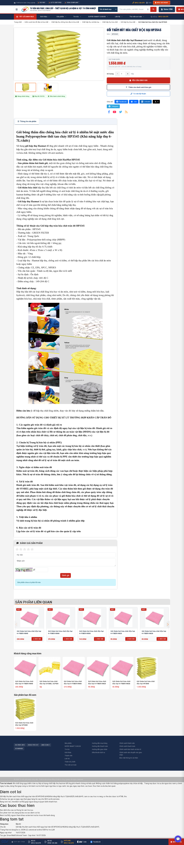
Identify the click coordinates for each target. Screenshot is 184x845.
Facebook (123, 102)
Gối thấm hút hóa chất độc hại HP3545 (24, 724)
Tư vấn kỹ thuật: (139, 94)
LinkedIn (147, 102)
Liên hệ (67, 759)
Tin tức (67, 749)
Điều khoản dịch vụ (98, 752)
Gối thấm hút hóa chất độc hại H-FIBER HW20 (121, 682)
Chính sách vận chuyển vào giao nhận (130, 754)
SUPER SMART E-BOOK (73, 746)
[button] (168, 624)
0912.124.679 (139, 3)
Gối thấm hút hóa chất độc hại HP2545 (146, 682)
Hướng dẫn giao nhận (99, 749)
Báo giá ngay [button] (162, 3)
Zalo (149, 3)
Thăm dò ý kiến (70, 762)
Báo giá (38, 639)
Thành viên (68, 756)
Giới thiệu (68, 752)
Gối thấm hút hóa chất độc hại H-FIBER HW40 (73, 682)
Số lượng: (110, 74)
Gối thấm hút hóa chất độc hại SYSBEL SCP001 (49, 682)
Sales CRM (168, 9)
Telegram (114, 106)
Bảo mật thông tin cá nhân (128, 758)
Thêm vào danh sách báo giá (139, 87)
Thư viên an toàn (70, 765)
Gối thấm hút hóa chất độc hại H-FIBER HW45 (24, 682)
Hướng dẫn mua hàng (99, 743)
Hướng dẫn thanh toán (100, 746)
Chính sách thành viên (127, 743)
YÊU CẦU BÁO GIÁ (139, 80)
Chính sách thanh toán (127, 746)
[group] (59, 54)
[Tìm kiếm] (153, 9)
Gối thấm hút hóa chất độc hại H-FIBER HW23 (97, 682)
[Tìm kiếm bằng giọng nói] (148, 9)
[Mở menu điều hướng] (16, 9)
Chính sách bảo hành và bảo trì (130, 749)
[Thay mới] (34, 570)
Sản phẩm (68, 743)
